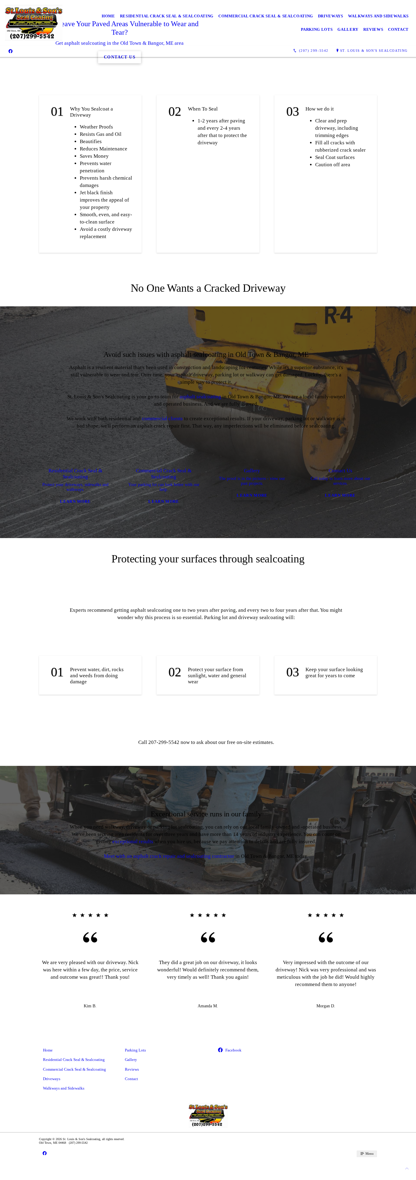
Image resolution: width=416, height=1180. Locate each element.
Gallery (347, 29)
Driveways (330, 16)
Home (108, 16)
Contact (398, 29)
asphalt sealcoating (200, 397)
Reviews (373, 29)
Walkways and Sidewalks (378, 16)
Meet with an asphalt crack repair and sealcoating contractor (169, 856)
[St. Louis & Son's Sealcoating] (33, 23)
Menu (369, 1153)
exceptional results (132, 841)
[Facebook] (10, 51)
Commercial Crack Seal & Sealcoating (265, 16)
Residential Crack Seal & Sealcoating (166, 16)
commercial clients (162, 418)
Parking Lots (317, 29)
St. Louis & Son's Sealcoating (374, 50)
